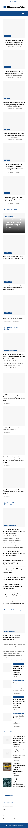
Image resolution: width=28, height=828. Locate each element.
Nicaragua (7, 35)
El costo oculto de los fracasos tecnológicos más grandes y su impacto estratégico (11, 637)
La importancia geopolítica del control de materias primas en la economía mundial (12, 586)
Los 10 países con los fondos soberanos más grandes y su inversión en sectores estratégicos (14, 531)
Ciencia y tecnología (10, 631)
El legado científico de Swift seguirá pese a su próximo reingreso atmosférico (19, 703)
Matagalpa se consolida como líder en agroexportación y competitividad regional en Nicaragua (14, 104)
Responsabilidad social (10, 350)
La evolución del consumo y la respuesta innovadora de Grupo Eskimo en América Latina (14, 73)
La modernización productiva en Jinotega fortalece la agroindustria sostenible (14, 135)
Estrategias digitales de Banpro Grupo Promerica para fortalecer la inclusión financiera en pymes (14, 199)
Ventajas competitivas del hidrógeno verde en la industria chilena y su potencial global (13, 570)
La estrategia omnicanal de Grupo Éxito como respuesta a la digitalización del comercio (13, 562)
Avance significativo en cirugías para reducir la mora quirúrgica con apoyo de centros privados (14, 356)
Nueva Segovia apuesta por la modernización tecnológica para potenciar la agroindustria (14, 42)
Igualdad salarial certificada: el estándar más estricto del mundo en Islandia (13, 491)
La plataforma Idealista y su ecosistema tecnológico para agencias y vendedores (13, 595)
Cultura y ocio (9, 216)
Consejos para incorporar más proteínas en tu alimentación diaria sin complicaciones (18, 686)
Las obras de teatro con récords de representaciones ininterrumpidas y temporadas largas (13, 287)
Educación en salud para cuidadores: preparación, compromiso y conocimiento (18, 670)
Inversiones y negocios (10, 525)
